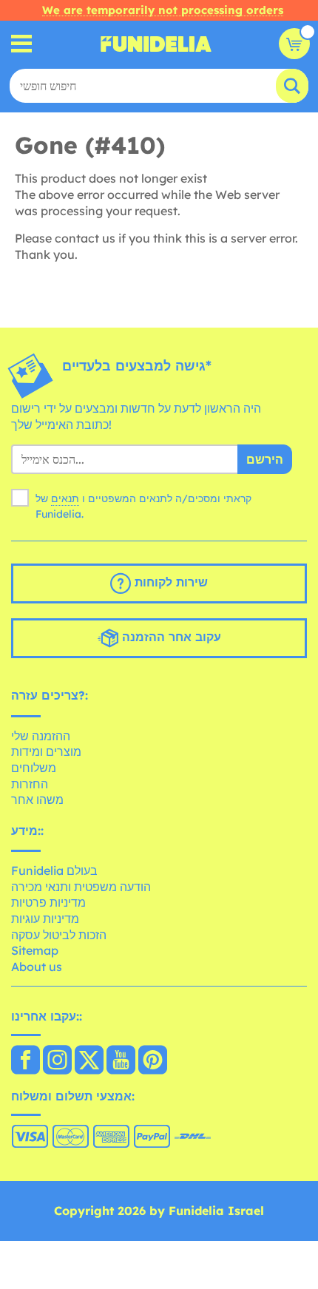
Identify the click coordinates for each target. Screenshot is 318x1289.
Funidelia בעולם (54, 870)
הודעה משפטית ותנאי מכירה (81, 886)
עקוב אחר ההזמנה (169, 636)
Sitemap (34, 950)
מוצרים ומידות (46, 751)
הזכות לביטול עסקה (58, 934)
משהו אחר (37, 799)
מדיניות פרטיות (48, 902)
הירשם (264, 459)
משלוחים (33, 767)
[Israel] (25, 1061)
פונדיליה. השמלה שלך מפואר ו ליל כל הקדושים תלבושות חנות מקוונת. (156, 43)
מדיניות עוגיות (45, 918)
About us (36, 966)
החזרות (29, 784)
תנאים (65, 498)
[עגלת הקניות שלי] (294, 43)
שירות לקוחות (169, 582)
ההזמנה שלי (40, 735)
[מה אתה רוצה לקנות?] (22, 44)
